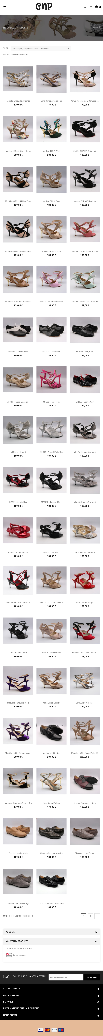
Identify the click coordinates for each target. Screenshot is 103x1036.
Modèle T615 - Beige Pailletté (84, 753)
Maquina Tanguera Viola (18, 703)
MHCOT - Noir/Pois (84, 352)
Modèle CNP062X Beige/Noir (18, 251)
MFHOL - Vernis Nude (51, 653)
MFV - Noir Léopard (18, 653)
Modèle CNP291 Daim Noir (85, 151)
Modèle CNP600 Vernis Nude (18, 301)
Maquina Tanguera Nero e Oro (18, 803)
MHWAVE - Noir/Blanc (18, 352)
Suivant (97, 916)
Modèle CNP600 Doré (51, 251)
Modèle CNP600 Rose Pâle (52, 301)
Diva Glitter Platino (51, 803)
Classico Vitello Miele (18, 853)
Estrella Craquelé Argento (18, 101)
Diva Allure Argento (85, 703)
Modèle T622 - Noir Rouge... (84, 653)
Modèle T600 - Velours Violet (18, 753)
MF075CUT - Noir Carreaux (18, 603)
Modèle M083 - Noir (51, 753)
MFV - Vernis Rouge (85, 603)
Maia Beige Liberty (51, 703)
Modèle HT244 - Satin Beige (18, 151)
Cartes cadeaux (19, 955)
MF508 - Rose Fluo (51, 402)
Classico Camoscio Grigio (18, 903)
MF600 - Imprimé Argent (85, 502)
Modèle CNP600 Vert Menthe (85, 301)
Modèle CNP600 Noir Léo (85, 201)
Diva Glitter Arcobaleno (51, 101)
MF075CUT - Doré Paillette (52, 603)
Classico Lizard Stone (85, 853)
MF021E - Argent (18, 452)
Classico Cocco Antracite (51, 853)
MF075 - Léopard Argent (85, 452)
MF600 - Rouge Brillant (18, 552)
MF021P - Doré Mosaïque (18, 402)
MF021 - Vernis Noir (18, 502)
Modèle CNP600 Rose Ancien (85, 251)
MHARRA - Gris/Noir (51, 352)
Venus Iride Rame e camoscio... (85, 101)
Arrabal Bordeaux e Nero (85, 803)
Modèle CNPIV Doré (51, 201)
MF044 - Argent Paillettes (51, 452)
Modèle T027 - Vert (51, 151)
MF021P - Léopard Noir (51, 502)
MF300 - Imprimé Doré (85, 552)
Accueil (10, 932)
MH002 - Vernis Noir (85, 402)
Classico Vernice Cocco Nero (51, 903)
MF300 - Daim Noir (51, 552)
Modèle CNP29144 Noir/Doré (18, 201)
